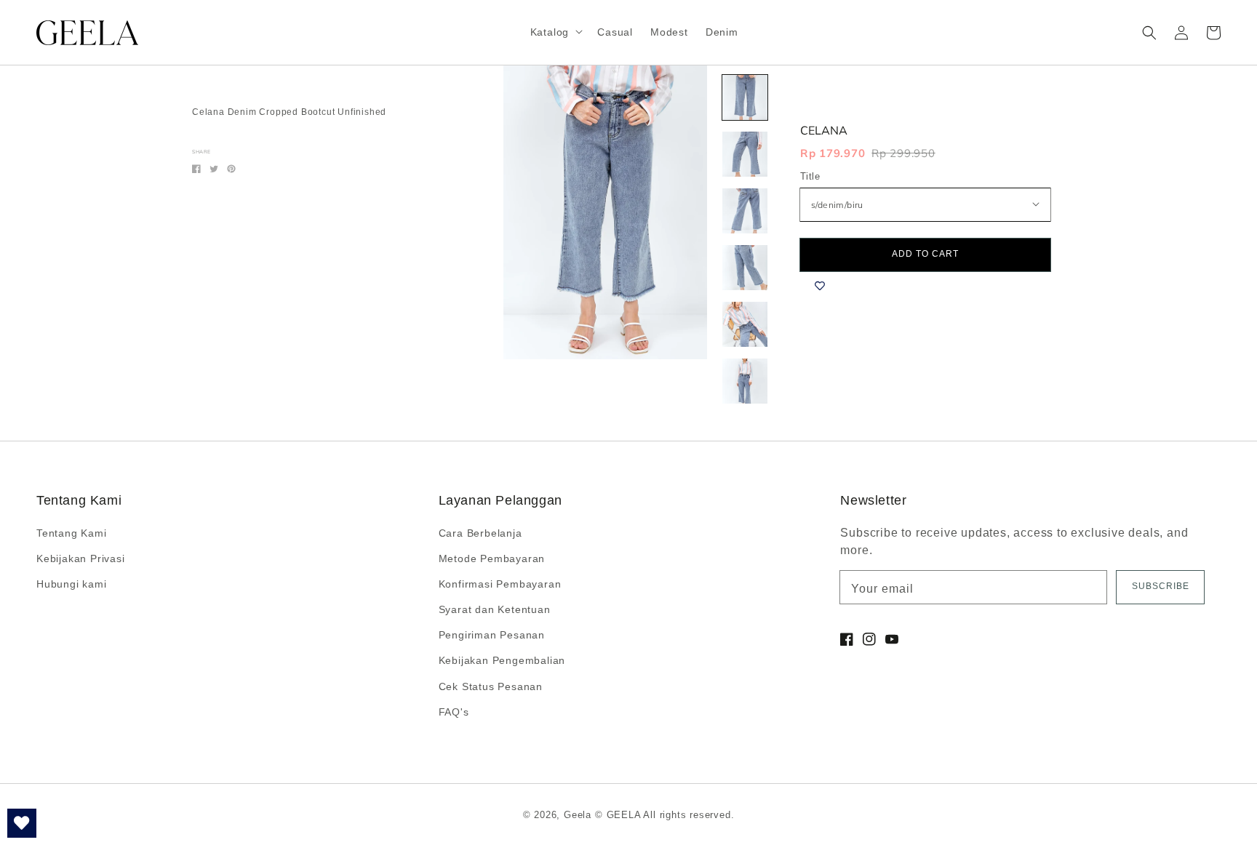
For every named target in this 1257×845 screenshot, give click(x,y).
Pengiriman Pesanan (492, 635)
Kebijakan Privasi (80, 558)
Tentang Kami (71, 533)
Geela (577, 814)
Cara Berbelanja (480, 533)
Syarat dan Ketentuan (495, 609)
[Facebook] (196, 168)
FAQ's (454, 712)
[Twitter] (214, 168)
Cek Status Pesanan (491, 686)
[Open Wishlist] (21, 823)
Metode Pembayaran (492, 558)
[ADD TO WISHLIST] (819, 285)
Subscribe (1160, 586)
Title (810, 176)
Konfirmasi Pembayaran (500, 584)
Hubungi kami (71, 584)
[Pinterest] (231, 168)
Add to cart (925, 254)
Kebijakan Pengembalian (502, 660)
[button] (1149, 33)
